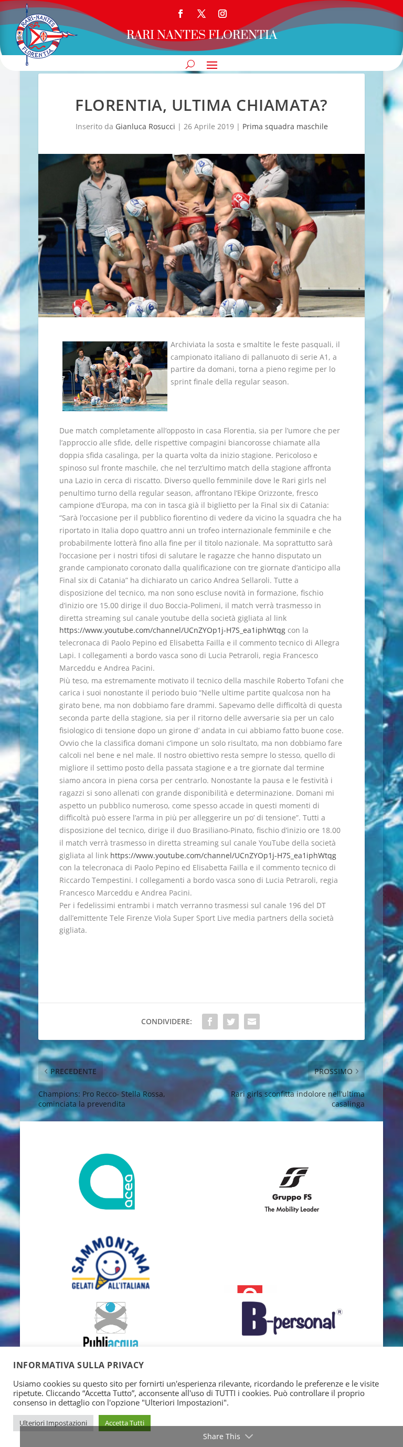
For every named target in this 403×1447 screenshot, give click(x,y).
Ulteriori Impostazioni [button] (53, 1423)
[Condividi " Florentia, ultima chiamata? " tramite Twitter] (230, 1021)
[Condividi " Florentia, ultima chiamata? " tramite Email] (251, 1021)
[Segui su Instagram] (222, 13)
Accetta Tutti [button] (124, 1423)
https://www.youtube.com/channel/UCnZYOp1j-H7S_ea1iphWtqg (172, 630)
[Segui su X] (201, 13)
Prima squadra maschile (285, 126)
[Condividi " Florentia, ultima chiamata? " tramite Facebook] (209, 1021)
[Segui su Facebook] (180, 13)
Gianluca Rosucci (145, 126)
